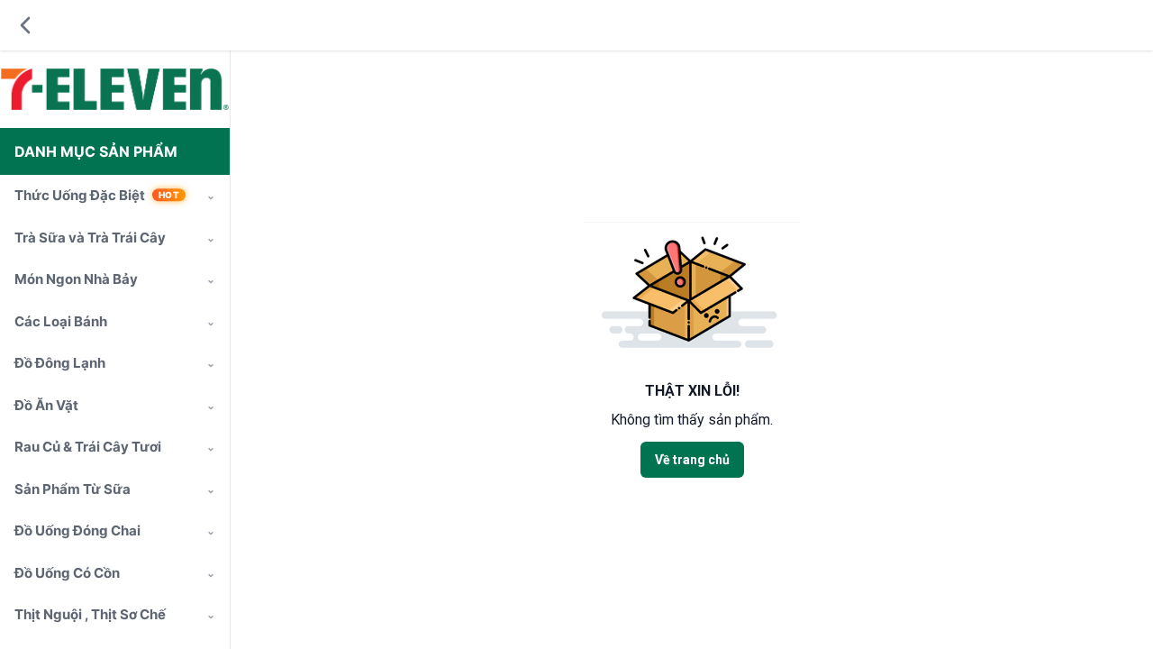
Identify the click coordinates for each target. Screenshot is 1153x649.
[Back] (25, 25)
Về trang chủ (692, 459)
